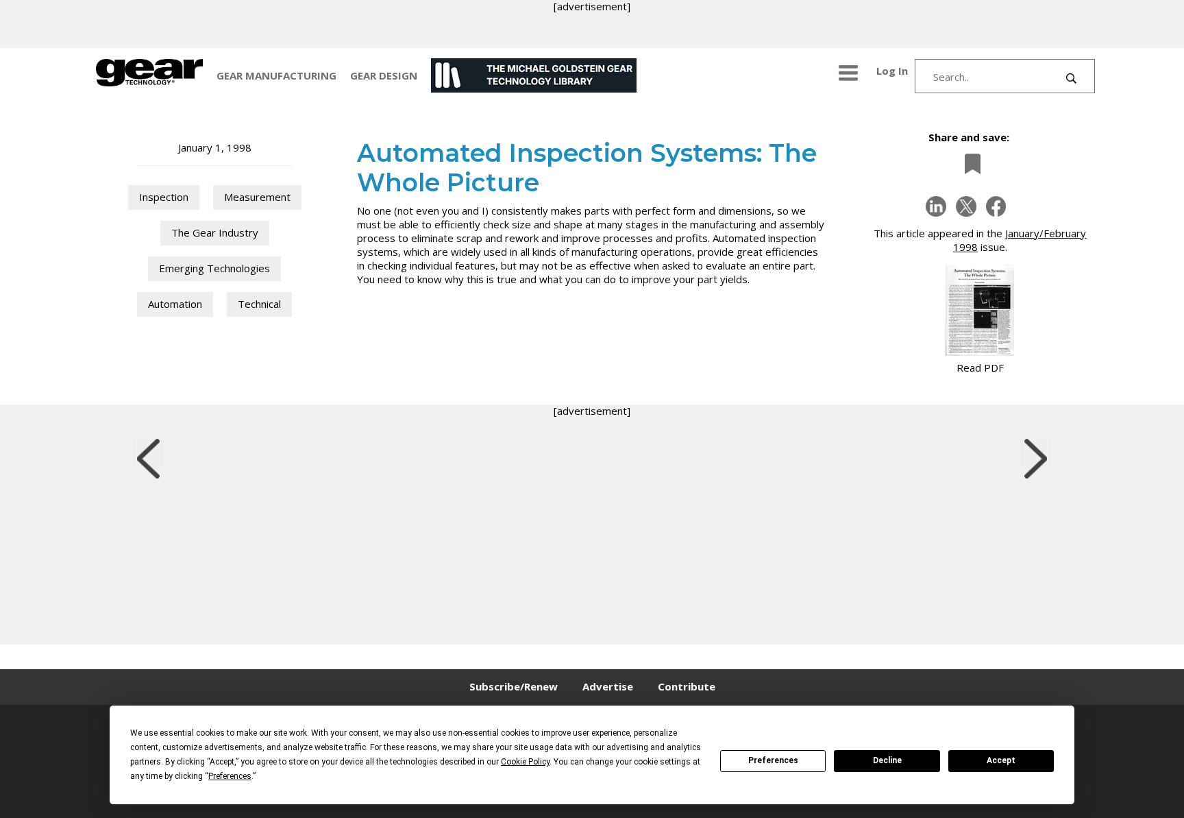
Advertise (607, 686)
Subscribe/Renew (513, 686)
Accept (1001, 760)
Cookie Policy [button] (525, 762)
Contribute (686, 686)
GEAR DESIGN (383, 75)
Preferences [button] (229, 776)
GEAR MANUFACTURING (276, 75)
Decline (887, 760)
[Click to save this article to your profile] (969, 163)
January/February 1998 (1020, 240)
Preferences (773, 760)
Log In (892, 70)
